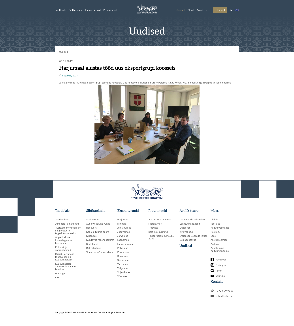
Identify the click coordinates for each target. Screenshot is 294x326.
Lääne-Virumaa (125, 244)
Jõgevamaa (123, 231)
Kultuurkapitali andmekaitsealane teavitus (65, 266)
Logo (213, 235)
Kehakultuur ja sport (97, 231)
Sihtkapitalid (76, 10)
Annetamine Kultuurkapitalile (220, 249)
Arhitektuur (92, 219)
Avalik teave (203, 10)
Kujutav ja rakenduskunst (100, 239)
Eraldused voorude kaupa (193, 235)
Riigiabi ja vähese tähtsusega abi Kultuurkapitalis (64, 256)
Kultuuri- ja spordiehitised (63, 248)
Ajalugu (215, 244)
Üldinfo (214, 219)
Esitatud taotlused (189, 223)
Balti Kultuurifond (158, 231)
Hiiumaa (121, 223)
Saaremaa (123, 260)
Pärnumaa (123, 252)
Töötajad (215, 223)
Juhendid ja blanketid (67, 223)
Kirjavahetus (186, 231)
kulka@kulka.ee (224, 296)
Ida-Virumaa (124, 227)
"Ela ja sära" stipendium (99, 252)
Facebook (221, 259)
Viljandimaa (123, 272)
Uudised (180, 10)
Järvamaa (122, 235)
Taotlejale (60, 10)
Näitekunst (92, 244)
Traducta (153, 227)
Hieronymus (155, 223)
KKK (57, 277)
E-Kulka (219, 10)
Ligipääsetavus (187, 239)
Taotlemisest (62, 219)
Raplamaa (122, 256)
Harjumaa (122, 219)
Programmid (110, 10)
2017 (75, 75)
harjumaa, (67, 75)
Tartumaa (122, 264)
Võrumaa (122, 276)
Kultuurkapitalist (220, 227)
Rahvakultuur (93, 247)
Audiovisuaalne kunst (98, 223)
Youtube (220, 275)
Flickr (219, 270)
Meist (191, 10)
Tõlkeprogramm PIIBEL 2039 (161, 237)
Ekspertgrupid (93, 10)
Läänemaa (123, 239)
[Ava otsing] (231, 10)
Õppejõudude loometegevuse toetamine (63, 240)
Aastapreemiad (219, 239)
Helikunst (91, 227)
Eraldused (184, 227)
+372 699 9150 (224, 290)
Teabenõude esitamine (192, 219)
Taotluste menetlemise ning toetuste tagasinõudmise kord (68, 230)
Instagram (221, 265)
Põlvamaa (122, 247)
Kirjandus (91, 235)
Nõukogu (60, 273)
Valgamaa (122, 268)
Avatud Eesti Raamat (160, 219)
